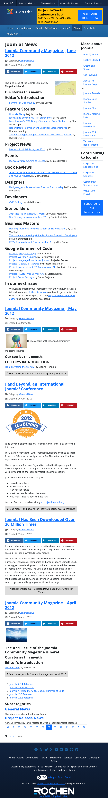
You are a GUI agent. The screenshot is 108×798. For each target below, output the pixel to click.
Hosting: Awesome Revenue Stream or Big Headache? (37, 228)
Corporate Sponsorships (90, 165)
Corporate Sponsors (88, 174)
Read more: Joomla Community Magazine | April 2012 (37, 674)
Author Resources (38, 292)
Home (10, 28)
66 (37, 727)
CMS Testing (15, 202)
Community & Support (70, 3)
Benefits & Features (46, 28)
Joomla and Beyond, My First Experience (30, 117)
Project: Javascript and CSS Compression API (32, 267)
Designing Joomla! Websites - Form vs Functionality (36, 187)
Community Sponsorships (90, 183)
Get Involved (90, 74)
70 (61, 727)
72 (73, 727)
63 (19, 727)
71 (67, 727)
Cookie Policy (62, 766)
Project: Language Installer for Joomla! (29, 260)
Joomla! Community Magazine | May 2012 (41, 311)
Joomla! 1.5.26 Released (22, 687)
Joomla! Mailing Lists (91, 115)
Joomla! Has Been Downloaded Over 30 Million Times (40, 522)
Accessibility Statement (23, 766)
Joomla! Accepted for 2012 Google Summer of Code (37, 690)
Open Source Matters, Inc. (51, 783)
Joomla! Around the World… (19, 366)
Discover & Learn (48, 3)
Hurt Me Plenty (17, 114)
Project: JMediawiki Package (24, 263)
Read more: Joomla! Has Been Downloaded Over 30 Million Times (42, 590)
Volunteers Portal (89, 192)
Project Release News (24, 718)
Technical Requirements (90, 143)
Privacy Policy (45, 766)
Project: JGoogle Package (22, 253)
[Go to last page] (84, 727)
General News (26, 60)
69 (55, 727)
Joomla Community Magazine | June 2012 (40, 53)
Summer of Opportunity (22, 102)
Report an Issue (58, 770)
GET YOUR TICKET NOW (90, 16)
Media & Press (14, 34)
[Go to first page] (8, 727)
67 (43, 727)
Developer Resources (94, 3)
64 (25, 727)
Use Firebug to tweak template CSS (28, 217)
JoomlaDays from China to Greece (27, 160)
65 (31, 727)
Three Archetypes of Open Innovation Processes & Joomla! (40, 134)
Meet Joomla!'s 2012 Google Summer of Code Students (38, 121)
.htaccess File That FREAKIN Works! (27, 213)
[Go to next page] (78, 727)
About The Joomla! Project (91, 82)
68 (49, 727)
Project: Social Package (21, 277)
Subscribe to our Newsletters (92, 208)
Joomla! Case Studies (90, 100)
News (77, 28)
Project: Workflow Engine (22, 256)
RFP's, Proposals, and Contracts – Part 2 (30, 242)
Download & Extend (27, 3)
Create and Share (89, 67)
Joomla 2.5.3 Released (21, 694)
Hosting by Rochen (54, 796)
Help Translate (40, 770)
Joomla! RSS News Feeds (89, 134)
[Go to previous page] (13, 727)
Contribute (89, 28)
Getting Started (91, 60)
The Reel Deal (12, 667)
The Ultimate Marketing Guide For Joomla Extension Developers (43, 235)
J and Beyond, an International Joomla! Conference (34, 386)
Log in (72, 770)
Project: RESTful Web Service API (26, 273)
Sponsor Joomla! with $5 (84, 766)
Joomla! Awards (91, 93)
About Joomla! (24, 28)
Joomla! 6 (65, 28)
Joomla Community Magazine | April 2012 (40, 605)
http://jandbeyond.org (52, 502)
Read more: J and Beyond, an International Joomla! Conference (41, 508)
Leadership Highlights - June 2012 (27, 149)
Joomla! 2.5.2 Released (21, 697)
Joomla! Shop (90, 108)
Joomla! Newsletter (89, 124)
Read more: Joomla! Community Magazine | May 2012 (37, 373)
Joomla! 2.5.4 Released (21, 684)
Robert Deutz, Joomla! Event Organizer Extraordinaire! (38, 127)
